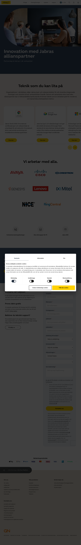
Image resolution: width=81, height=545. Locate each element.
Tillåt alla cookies (63, 287)
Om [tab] (64, 258)
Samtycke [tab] (17, 258)
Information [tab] (40, 258)
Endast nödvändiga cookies (40, 287)
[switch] (31, 281)
